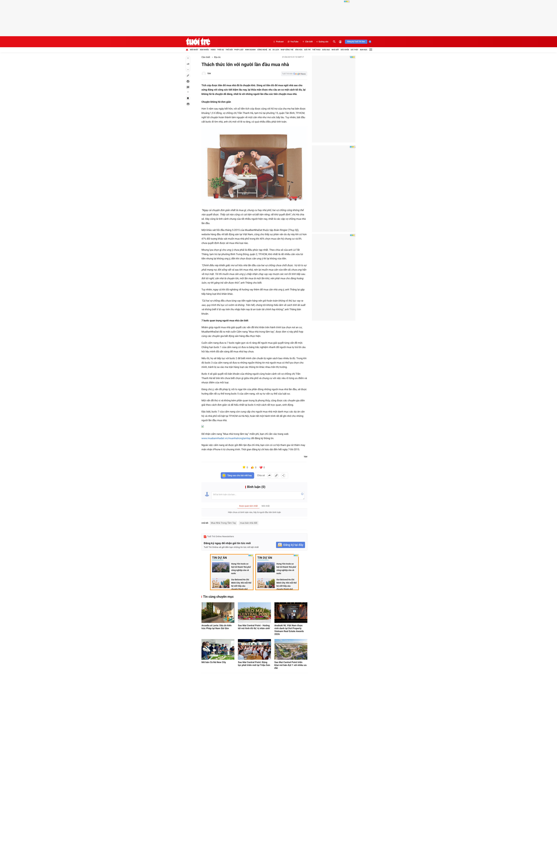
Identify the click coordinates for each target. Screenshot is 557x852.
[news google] (294, 73)
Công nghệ (262, 50)
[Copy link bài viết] (276, 475)
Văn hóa (299, 50)
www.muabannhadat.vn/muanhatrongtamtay (226, 438)
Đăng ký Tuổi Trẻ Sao (356, 42)
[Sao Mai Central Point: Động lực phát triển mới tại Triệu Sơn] (254, 649)
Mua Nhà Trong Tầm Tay (223, 523)
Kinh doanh (250, 50)
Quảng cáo (323, 42)
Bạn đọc (363, 50)
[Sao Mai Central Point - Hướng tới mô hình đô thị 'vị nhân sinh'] (254, 612)
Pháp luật (239, 50)
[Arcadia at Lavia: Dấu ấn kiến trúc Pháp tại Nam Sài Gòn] (217, 612)
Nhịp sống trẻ (287, 50)
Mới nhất (194, 50)
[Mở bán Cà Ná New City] (217, 649)
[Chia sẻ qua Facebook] (269, 475)
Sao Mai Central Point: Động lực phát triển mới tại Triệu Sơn (254, 663)
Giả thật (354, 50)
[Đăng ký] (290, 545)
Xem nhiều (204, 50)
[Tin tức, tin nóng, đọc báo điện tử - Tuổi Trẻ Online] (198, 41)
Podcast (280, 42)
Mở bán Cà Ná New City (213, 662)
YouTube (294, 42)
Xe (270, 50)
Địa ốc (217, 57)
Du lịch (276, 50)
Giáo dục (326, 50)
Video (213, 50)
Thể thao (316, 50)
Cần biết (309, 42)
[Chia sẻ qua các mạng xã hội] (283, 475)
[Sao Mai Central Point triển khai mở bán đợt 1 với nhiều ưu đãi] (290, 649)
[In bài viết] (188, 104)
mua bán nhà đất (248, 523)
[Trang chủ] (187, 49)
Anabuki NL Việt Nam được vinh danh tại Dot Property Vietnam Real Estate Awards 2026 (289, 629)
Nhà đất (335, 50)
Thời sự (220, 50)
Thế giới (229, 50)
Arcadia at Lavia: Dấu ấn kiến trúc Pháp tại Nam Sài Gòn (216, 627)
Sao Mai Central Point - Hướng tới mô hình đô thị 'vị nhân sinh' (254, 627)
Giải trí (307, 50)
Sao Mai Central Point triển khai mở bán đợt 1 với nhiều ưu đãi (290, 665)
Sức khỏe (345, 50)
